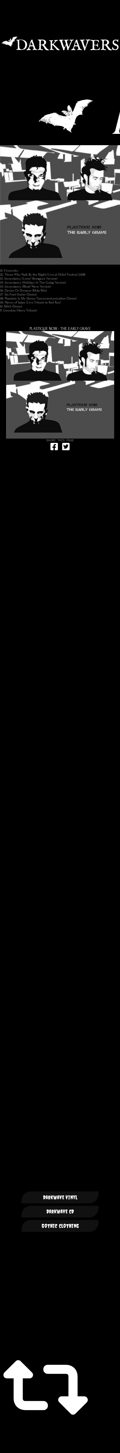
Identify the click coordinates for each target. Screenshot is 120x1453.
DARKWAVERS (60, 43)
